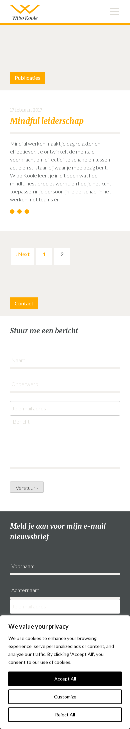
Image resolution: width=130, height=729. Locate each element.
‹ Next (22, 254)
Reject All (65, 714)
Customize (65, 696)
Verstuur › (27, 487)
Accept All (65, 678)
